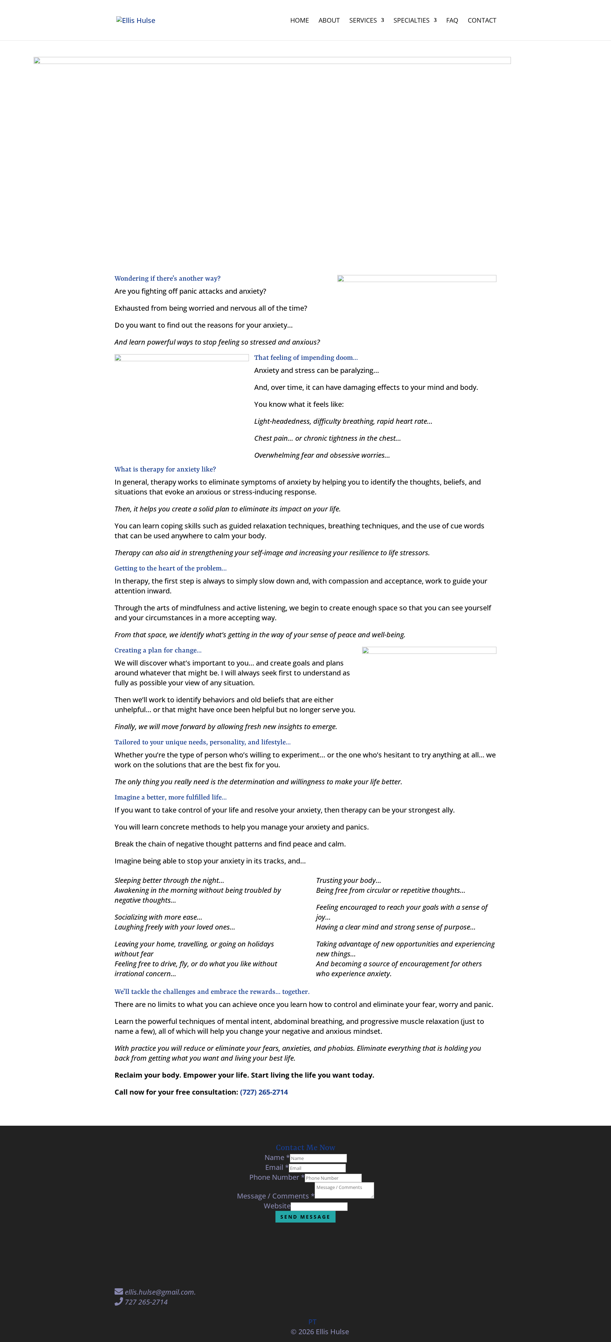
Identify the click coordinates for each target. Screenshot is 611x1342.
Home (299, 21)
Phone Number (277, 1177)
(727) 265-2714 (264, 1092)
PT (312, 1321)
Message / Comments (276, 1196)
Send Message (305, 1216)
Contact (482, 21)
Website (277, 1206)
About (329, 21)
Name (277, 1157)
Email (277, 1167)
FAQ (452, 21)
